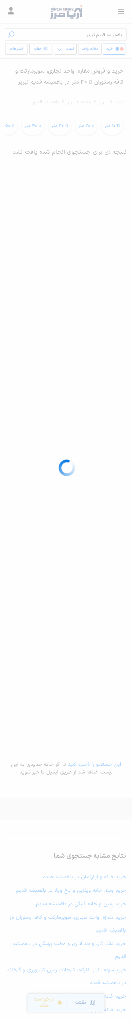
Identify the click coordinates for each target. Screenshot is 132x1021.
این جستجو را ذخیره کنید (94, 764)
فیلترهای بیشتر (18, 50)
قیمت (70, 48)
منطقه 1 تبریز (79, 102)
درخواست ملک (44, 1002)
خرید (120, 102)
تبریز (103, 102)
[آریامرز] (66, 12)
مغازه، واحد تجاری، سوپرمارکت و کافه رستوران (90, 50)
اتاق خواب (41, 48)
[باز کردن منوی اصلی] (121, 12)
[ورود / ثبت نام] (11, 12)
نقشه (80, 1002)
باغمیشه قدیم (46, 102)
